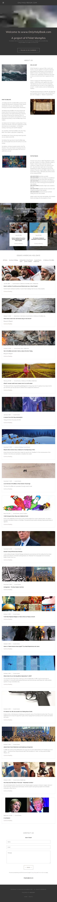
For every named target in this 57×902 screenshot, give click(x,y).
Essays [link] (31, 896)
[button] (3, 2)
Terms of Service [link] (41, 872)
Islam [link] (29, 219)
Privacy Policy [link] (33, 872)
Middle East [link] (29, 220)
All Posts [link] (8, 218)
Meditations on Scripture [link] (47, 219)
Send (28, 867)
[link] (27, 3)
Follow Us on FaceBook (28, 50)
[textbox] (28, 842)
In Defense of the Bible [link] (20, 219)
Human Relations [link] (9, 219)
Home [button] (25, 896)
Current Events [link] (40, 218)
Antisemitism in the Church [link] (28, 218)
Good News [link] (48, 218)
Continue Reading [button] (18, 243)
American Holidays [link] (16, 218)
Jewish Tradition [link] (36, 219)
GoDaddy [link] (32, 892)
